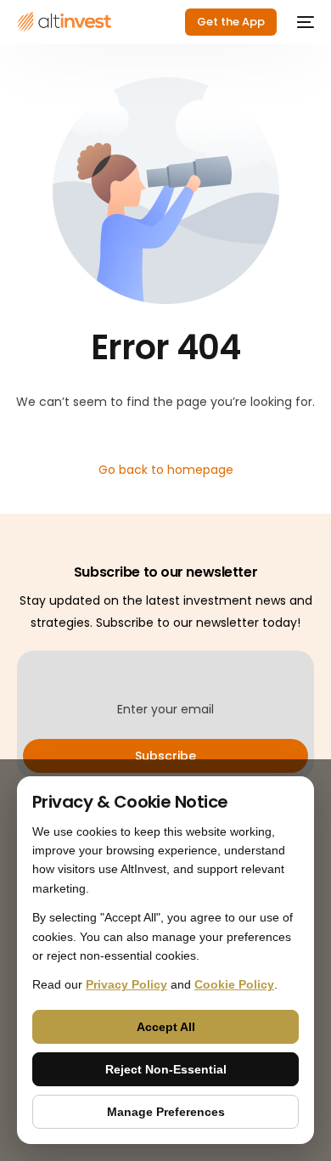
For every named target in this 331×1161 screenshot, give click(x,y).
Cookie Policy (234, 984)
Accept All (166, 1027)
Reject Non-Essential (166, 1069)
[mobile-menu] (304, 22)
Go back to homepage (165, 469)
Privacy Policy (126, 984)
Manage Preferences (166, 1112)
